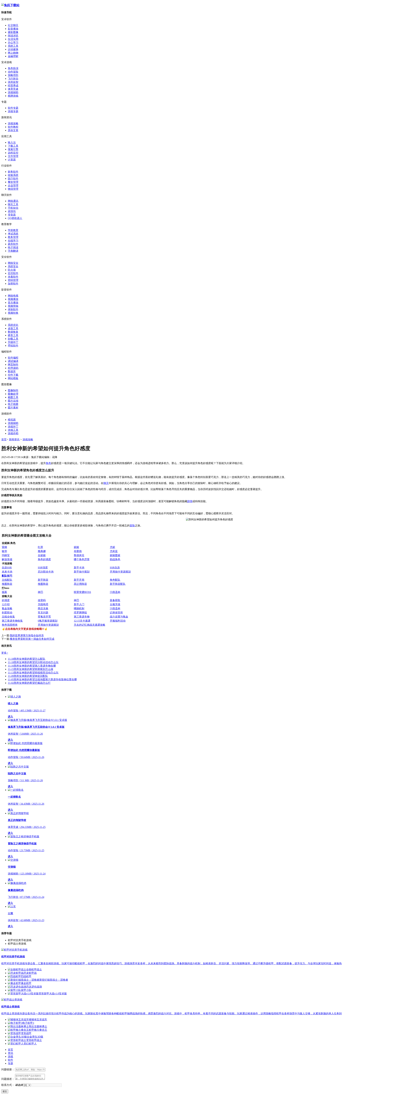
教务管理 (13, 237)
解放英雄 (7, 559)
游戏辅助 (13, 92)
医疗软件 (13, 178)
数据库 (12, 371)
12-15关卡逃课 (82, 620)
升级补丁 (13, 342)
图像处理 (13, 393)
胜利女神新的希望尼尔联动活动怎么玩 (33, 662)
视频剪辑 (13, 306)
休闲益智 (13, 82)
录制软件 (13, 309)
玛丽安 (6, 555)
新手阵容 (43, 579)
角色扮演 (13, 68)
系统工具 (13, 45)
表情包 (12, 211)
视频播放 (13, 299)
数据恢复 (13, 331)
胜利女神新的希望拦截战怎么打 (29, 682)
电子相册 (13, 404)
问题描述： (7, 1079)
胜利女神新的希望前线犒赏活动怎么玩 (33, 672)
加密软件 (13, 283)
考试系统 (13, 233)
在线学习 (13, 240)
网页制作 (13, 364)
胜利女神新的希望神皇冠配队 (28, 676)
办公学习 (13, 42)
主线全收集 (8, 616)
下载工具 (13, 145)
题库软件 (13, 244)
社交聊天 (13, 25)
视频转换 (13, 312)
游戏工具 (13, 430)
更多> (4, 652)
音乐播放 (13, 302)
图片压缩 (13, 400)
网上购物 (13, 52)
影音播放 (13, 28)
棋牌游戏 (13, 95)
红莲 (40, 547)
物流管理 (13, 188)
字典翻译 (13, 250)
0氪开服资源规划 (47, 620)
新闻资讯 (14, 439)
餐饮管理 (13, 182)
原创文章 (13, 130)
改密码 (42, 600)
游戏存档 (13, 433)
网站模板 (13, 378)
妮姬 (76, 547)
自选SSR (7, 567)
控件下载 (13, 374)
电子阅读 (13, 247)
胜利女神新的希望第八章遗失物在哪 (32, 665)
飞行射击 (13, 78)
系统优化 (13, 325)
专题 (10, 1063)
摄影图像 (13, 32)
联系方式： (7, 1085)
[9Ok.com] (10, 5)
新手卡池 (79, 567)
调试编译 (13, 361)
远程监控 (13, 152)
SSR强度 (43, 567)
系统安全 (13, 266)
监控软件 (13, 273)
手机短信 (13, 207)
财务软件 (13, 171)
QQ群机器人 (15, 218)
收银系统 (13, 175)
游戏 (10, 1056)
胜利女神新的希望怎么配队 (26, 658)
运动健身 (13, 49)
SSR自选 (115, 567)
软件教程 (13, 126)
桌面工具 (13, 328)
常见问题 (43, 612)
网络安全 (13, 263)
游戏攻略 (13, 123)
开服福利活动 (118, 620)
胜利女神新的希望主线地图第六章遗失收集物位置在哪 (42, 679)
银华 (4, 551)
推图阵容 (7, 584)
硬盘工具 (13, 335)
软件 (10, 1060)
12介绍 (6, 604)
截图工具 (13, 397)
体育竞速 (13, 89)
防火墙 (12, 269)
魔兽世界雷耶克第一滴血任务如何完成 (32, 638)
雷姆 (4, 547)
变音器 (12, 214)
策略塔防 (13, 75)
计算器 (12, 159)
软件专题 (13, 107)
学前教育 (13, 230)
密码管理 (13, 280)
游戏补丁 (13, 426)
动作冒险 (13, 71)
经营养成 (13, 85)
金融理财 (13, 56)
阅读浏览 (13, 35)
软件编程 (13, 357)
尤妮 (112, 547)
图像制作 (13, 390)
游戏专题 (13, 111)
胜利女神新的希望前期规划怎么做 (30, 669)
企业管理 (13, 185)
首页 (4, 439)
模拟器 (12, 419)
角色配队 (115, 579)
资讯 (10, 1053)
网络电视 (13, 295)
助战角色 (115, 559)
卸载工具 (13, 338)
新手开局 (79, 579)
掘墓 (4, 592)
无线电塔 (43, 604)
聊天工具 (13, 204)
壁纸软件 (13, 345)
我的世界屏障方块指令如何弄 (27, 635)
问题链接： (7, 1069)
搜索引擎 (13, 149)
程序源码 (13, 368)
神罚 (40, 592)
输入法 (12, 142)
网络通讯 (13, 201)
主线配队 (7, 579)
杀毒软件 (13, 276)
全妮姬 (42, 555)
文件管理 (13, 156)
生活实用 (13, 39)
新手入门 (79, 604)
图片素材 (13, 407)
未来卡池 (7, 571)
